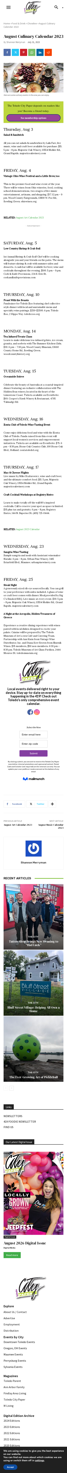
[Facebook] (7, 52)
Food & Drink (19, 23)
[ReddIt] (48, 52)
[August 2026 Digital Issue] (33, 1194)
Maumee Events (13, 1354)
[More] (52, 804)
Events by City (14, 1337)
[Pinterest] (23, 52)
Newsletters (13, 1116)
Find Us (8, 1127)
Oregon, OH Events (15, 1348)
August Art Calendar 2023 (30, 217)
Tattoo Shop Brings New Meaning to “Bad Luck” (33, 943)
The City (33, 937)
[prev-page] (6, 1088)
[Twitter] (15, 52)
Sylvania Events (13, 1367)
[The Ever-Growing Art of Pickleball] (33, 1049)
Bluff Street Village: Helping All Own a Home (34, 1009)
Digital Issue (10, 1237)
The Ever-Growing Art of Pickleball (33, 1077)
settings (39, 1460)
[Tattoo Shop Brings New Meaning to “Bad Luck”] (33, 917)
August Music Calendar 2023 (50, 826)
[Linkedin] (40, 52)
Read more (12, 1255)
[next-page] (11, 1088)
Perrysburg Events (15, 1360)
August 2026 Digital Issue (25, 1243)
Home (7, 23)
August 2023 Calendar (28, 529)
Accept (10, 1467)
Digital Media (9, 1248)
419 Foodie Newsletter (20, 1121)
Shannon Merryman (15, 42)
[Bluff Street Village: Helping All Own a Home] (33, 983)
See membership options (33, 118)
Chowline (32, 23)
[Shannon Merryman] (34, 849)
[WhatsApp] (31, 52)
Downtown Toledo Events (19, 1342)
